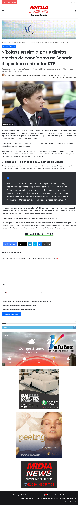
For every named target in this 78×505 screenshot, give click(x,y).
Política (12, 47)
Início (4, 42)
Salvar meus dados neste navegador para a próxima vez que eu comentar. (27, 301)
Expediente (54, 498)
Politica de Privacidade (43, 498)
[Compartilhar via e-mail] (44, 244)
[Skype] (35, 244)
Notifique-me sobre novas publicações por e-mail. (19, 309)
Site (42, 293)
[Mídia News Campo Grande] (39, 11)
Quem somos (30, 498)
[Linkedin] (30, 244)
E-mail (4, 293)
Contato (62, 498)
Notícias (10, 42)
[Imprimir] (49, 244)
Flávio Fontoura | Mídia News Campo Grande (30, 75)
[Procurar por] (75, 12)
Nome (4, 284)
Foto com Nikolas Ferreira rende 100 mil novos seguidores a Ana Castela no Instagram (45, 2)
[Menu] (3, 12)
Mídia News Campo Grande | (56, 495)
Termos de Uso (71, 498)
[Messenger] (40, 244)
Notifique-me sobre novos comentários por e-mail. (19, 305)
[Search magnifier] (74, 327)
